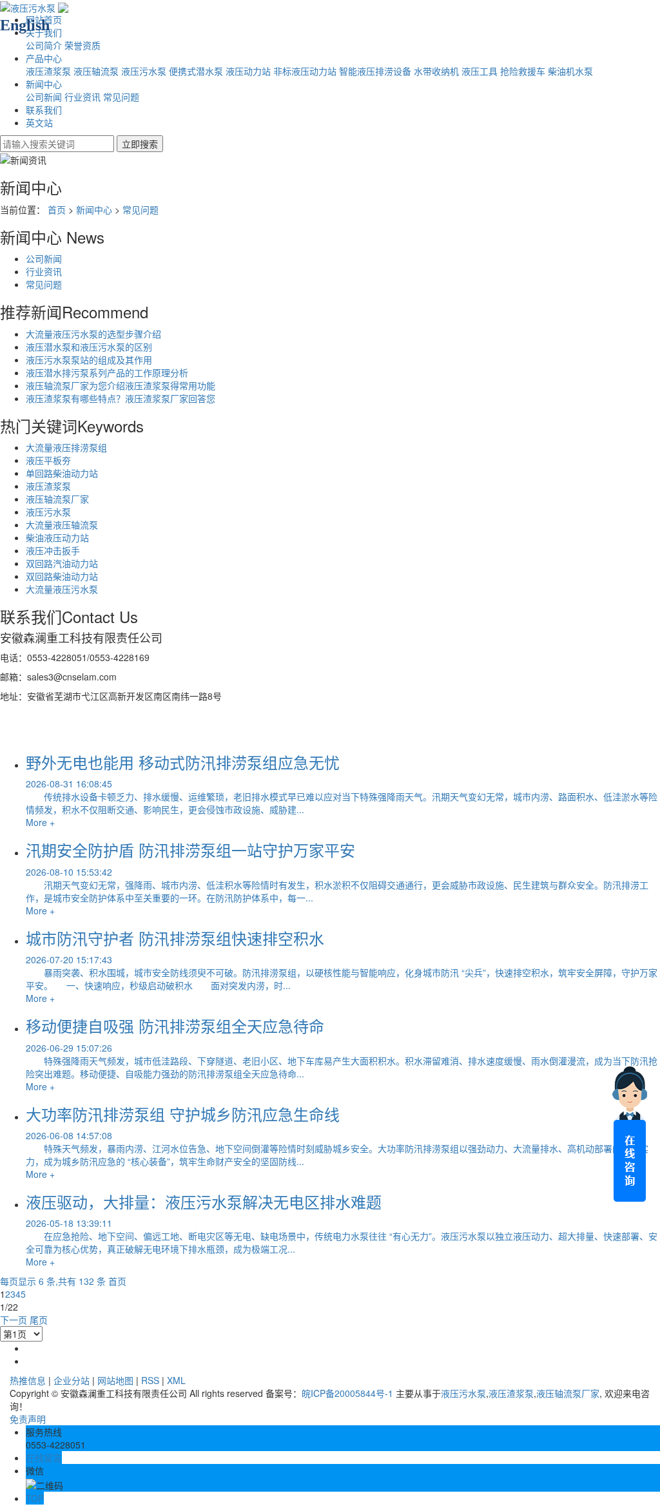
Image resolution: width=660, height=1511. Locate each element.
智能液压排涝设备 (375, 70)
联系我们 (44, 109)
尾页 (39, 1319)
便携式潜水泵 (196, 70)
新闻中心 (44, 83)
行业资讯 (82, 96)
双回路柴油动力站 (62, 576)
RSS (150, 1380)
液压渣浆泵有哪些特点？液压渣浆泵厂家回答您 (120, 398)
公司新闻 (44, 96)
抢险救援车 (522, 70)
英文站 (39, 122)
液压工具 (479, 70)
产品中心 (44, 58)
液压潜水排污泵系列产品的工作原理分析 (107, 372)
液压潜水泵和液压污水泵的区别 (89, 346)
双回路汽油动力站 (62, 563)
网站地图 (115, 1380)
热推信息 (28, 1380)
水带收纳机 (436, 70)
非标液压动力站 (304, 70)
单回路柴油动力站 (62, 473)
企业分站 (71, 1380)
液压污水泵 (143, 70)
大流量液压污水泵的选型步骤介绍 (93, 333)
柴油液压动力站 (57, 537)
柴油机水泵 (570, 70)
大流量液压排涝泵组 (66, 447)
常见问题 (121, 96)
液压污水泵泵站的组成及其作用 (89, 359)
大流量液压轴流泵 (62, 524)
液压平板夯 (48, 460)
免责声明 (28, 1418)
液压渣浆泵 (48, 70)
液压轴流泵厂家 (57, 498)
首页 (57, 209)
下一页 (13, 1319)
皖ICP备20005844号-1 (347, 1393)
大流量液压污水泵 (62, 588)
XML (176, 1380)
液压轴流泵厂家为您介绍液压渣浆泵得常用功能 (120, 385)
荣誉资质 (82, 45)
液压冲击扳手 (53, 550)
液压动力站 (248, 70)
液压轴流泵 (96, 70)
